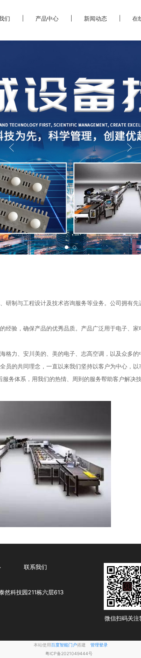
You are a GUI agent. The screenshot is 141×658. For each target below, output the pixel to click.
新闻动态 (95, 18)
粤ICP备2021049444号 (69, 653)
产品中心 (47, 18)
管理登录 (99, 645)
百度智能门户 (64, 645)
